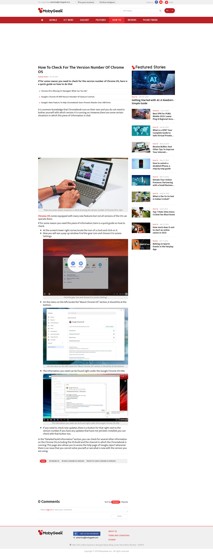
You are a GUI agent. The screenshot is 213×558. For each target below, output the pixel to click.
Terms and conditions (118, 535)
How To (116, 20)
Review (155, 240)
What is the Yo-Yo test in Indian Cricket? (163, 197)
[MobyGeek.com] (50, 10)
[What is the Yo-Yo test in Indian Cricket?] (141, 197)
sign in (49, 509)
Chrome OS (44, 216)
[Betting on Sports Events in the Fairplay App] (141, 244)
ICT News (68, 20)
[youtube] (160, 2)
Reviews (132, 20)
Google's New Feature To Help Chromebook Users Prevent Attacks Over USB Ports (76, 102)
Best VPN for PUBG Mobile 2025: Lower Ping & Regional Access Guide (164, 116)
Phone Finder (150, 20)
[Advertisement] (83, 45)
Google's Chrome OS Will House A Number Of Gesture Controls (68, 97)
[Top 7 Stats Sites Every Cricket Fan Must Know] (141, 212)
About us (112, 531)
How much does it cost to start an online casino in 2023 (163, 230)
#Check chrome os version (73, 461)
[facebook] (86, 535)
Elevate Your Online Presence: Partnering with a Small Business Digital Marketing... (163, 183)
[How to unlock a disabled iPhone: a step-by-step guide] (141, 164)
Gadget (84, 20)
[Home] (42, 20)
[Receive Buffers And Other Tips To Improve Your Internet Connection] (141, 147)
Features (101, 20)
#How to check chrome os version (101, 461)
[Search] (160, 11)
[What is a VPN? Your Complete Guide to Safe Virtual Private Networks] (141, 130)
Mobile (53, 20)
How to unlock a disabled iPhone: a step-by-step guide (162, 166)
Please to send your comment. (56, 509)
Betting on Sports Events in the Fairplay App (163, 247)
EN (167, 10)
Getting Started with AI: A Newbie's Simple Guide (152, 102)
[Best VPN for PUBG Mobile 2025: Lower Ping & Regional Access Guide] (141, 114)
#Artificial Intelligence (107, 2)
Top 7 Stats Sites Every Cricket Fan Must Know (164, 213)
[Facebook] (156, 2)
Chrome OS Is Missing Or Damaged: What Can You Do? (64, 91)
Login (171, 2)
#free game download (86, 2)
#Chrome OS (54, 461)
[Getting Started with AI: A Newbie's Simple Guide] (153, 83)
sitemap (111, 539)
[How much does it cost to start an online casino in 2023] (141, 228)
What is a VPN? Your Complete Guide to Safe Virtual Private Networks (162, 133)
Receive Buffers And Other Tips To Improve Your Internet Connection (163, 149)
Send (119, 516)
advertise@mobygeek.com (60, 2)
